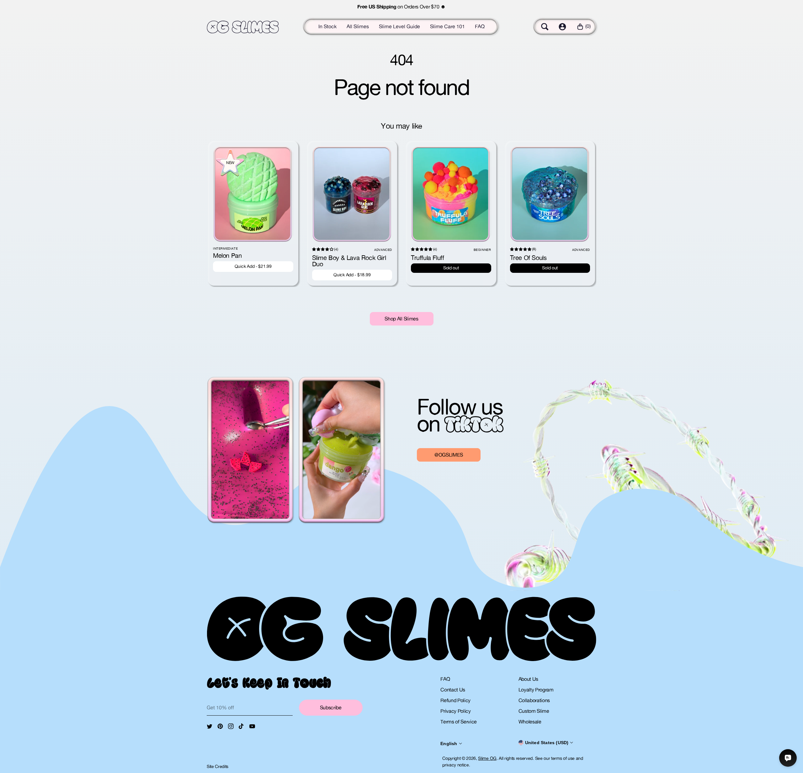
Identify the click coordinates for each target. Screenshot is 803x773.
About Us (528, 679)
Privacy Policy (455, 711)
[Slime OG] (243, 27)
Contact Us (452, 689)
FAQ (480, 26)
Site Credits (217, 766)
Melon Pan (227, 255)
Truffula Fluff (427, 257)
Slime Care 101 (447, 26)
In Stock (327, 26)
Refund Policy (455, 700)
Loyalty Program (536, 689)
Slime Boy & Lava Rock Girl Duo (349, 260)
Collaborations (534, 700)
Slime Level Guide (399, 26)
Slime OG (487, 758)
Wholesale (529, 721)
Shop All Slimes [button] (401, 318)
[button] (545, 27)
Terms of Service (458, 721)
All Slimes (358, 26)
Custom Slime (533, 711)
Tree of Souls (528, 257)
